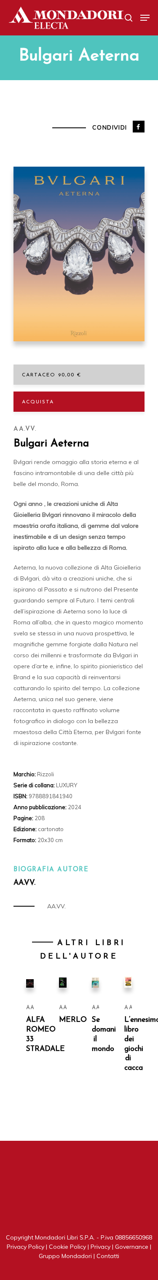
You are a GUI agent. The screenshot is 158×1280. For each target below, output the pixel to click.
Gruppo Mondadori (65, 1256)
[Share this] (139, 126)
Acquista (38, 402)
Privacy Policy (25, 1246)
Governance (131, 1246)
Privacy (100, 1246)
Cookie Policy (67, 1246)
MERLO (73, 1019)
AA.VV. (25, 429)
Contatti (107, 1256)
